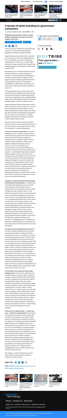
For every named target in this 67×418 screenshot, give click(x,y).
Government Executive (12, 413)
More (50, 413)
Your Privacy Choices (38, 1)
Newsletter (9, 404)
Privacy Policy (26, 404)
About (8, 401)
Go (57, 20)
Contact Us (17, 401)
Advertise (28, 401)
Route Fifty (39, 413)
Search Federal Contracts (47, 67)
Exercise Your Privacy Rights (56, 1)
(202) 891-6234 (20, 407)
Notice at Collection (25, 1)
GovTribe (45, 413)
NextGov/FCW (23, 413)
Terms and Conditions (38, 404)
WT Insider (17, 404)
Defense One (31, 413)
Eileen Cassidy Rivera (14, 32)
